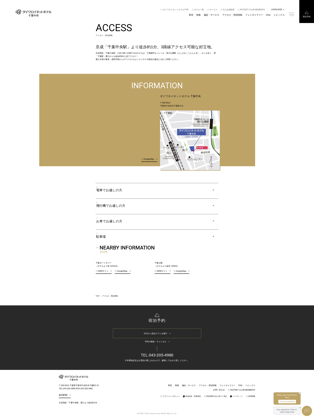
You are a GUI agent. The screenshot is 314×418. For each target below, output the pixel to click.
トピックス (279, 15)
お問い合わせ (219, 390)
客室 (191, 15)
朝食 (198, 15)
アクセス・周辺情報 (232, 15)
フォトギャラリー (254, 15)
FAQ (268, 15)
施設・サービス (211, 15)
